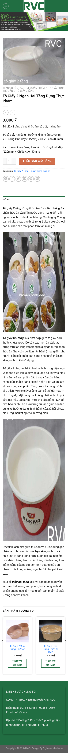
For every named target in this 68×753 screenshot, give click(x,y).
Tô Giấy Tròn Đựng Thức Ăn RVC (50, 649)
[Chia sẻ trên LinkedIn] (37, 179)
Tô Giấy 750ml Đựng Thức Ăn (17, 648)
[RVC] (34, 6)
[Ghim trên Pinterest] (31, 179)
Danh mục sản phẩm (32, 88)
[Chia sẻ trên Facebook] (12, 179)
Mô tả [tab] (6, 199)
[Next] (65, 648)
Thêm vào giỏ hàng (37, 161)
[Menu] (6, 6)
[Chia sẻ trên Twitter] (18, 179)
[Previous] (2, 648)
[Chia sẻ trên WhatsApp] (6, 179)
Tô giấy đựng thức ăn (39, 171)
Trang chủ (9, 88)
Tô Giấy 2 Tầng (25, 90)
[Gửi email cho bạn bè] (25, 179)
